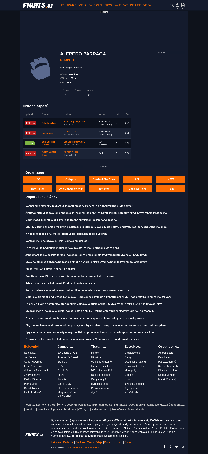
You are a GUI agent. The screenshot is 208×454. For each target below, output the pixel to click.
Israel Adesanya (33, 366)
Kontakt (118, 442)
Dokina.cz (70, 409)
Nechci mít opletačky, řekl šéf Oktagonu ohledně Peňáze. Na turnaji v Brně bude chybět (78, 206)
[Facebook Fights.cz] (164, 446)
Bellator (104, 188)
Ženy (60, 404)
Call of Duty (64, 383)
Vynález (95, 392)
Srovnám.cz (118, 409)
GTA (60, 366)
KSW (171, 179)
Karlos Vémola (32, 379)
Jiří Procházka (32, 374)
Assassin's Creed (68, 357)
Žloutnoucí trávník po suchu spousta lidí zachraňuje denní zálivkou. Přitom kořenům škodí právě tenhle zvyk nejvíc (96, 213)
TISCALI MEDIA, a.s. (74, 447)
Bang (128, 357)
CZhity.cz (84, 409)
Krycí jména (131, 388)
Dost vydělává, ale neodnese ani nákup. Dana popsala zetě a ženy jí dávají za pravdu (77, 290)
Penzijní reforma (100, 388)
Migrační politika (100, 366)
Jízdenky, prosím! (134, 383)
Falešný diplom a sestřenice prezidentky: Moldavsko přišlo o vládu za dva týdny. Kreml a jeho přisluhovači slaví (93, 304)
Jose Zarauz (48, 133)
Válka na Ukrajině (101, 361)
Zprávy (41, 404)
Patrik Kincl (30, 383)
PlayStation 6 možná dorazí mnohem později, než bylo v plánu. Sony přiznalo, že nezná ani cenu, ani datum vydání (95, 325)
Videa (147, 5)
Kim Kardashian (167, 370)
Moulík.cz (43, 409)
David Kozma (32, 388)
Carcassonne (132, 352)
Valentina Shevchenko (37, 370)
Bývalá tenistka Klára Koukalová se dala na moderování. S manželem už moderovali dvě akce (82, 339)
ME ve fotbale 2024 (102, 370)
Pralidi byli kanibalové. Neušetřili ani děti (50, 269)
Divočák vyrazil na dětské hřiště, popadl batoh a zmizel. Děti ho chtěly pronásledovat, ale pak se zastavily (89, 311)
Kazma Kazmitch (168, 366)
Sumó (108, 5)
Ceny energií (98, 379)
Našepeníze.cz (100, 409)
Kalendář (121, 5)
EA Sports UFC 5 (67, 352)
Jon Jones (30, 357)
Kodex (108, 442)
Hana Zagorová (167, 361)
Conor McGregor (33, 361)
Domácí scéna (76, 5)
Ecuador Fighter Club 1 (74, 142)
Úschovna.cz (177, 404)
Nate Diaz (30, 352)
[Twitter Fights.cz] (176, 446)
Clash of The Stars (104, 179)
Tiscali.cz (29, 404)
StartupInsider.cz (138, 409)
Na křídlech (131, 392)
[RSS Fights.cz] (182, 446)
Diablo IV (63, 370)
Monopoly (130, 370)
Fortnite (62, 379)
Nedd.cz (30, 409)
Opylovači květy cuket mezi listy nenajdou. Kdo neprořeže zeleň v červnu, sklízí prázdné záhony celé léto (89, 332)
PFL (137, 179)
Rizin (171, 188)
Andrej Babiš (165, 352)
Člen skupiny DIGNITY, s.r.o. (95, 447)
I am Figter (37, 188)
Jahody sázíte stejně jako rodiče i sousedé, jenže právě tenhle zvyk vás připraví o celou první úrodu (86, 255)
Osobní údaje (94, 442)
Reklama (56, 442)
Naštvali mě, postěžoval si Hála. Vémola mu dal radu (57, 241)
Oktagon (70, 179)
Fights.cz (56, 409)
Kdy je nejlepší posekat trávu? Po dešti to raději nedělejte (60, 283)
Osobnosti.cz (137, 404)
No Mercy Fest (71, 152)
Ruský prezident (100, 374)
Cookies (80, 442)
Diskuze (135, 5)
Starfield (62, 361)
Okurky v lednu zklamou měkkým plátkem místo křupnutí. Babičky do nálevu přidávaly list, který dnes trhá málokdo (96, 227)
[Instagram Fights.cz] (170, 446)
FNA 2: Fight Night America (76, 121)
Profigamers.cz (102, 404)
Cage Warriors (137, 188)
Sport (51, 404)
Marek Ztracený (167, 379)
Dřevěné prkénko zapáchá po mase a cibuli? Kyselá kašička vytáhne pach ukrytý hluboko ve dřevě (86, 262)
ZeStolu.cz (120, 404)
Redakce (68, 442)
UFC (62, 5)
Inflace (95, 352)
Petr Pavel (164, 357)
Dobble (129, 374)
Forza (61, 374)
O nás (127, 442)
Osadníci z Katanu (135, 361)
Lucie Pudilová (32, 392)
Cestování (71, 404)
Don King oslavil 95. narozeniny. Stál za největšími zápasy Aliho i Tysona (69, 276)
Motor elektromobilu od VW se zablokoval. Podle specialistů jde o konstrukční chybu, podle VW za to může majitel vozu (98, 297)
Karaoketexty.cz (157, 404)
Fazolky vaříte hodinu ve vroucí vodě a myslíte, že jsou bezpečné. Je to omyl (72, 248)
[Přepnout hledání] (172, 5)
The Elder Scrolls (68, 388)
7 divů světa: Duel (135, 366)
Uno (127, 379)
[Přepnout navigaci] (177, 5)
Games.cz (85, 404)
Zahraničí (95, 5)
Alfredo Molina (49, 123)
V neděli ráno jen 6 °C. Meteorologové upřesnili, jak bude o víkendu (66, 234)
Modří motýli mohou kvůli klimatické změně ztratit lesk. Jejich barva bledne (71, 220)
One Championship (71, 188)
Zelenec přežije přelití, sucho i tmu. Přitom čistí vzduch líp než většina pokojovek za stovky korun (84, 318)
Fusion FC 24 (70, 132)
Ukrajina (96, 357)
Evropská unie (99, 383)
